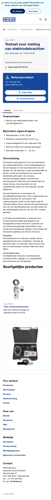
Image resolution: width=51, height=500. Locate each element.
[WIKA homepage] (9, 19)
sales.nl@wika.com (13, 85)
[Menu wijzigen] (45, 19)
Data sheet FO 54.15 (18, 67)
